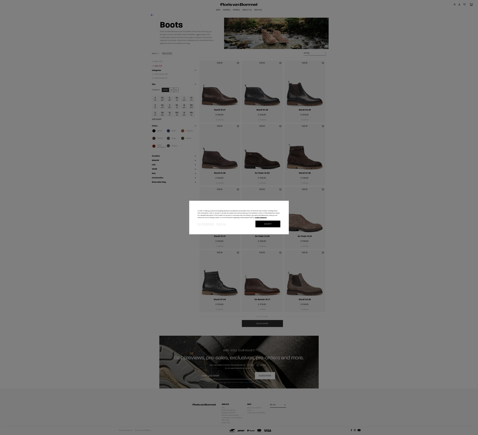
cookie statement (261, 217)
